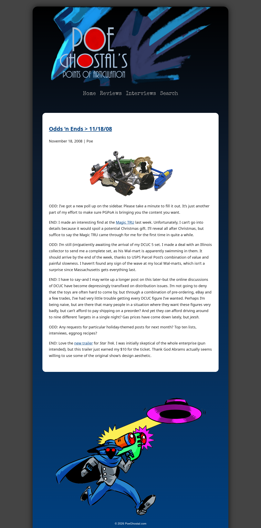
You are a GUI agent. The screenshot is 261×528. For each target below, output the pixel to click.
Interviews (141, 94)
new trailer (83, 343)
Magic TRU (125, 222)
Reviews (111, 94)
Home (89, 94)
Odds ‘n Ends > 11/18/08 (80, 128)
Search (169, 94)
